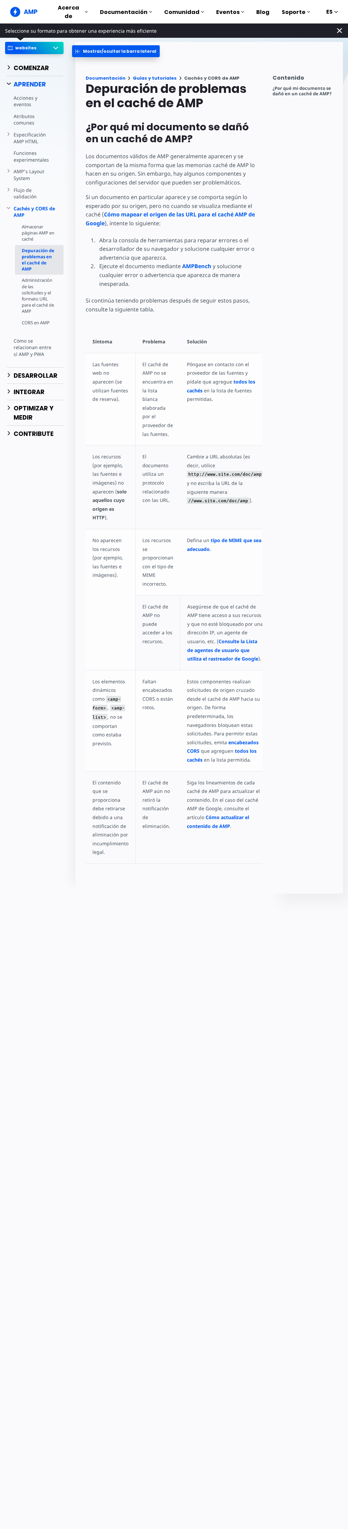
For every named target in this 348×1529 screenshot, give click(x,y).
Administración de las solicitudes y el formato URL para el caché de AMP (38, 295)
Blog (262, 12)
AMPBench (196, 266)
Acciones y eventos (25, 101)
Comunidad (181, 12)
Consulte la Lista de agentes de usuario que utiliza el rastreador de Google (222, 650)
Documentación (123, 12)
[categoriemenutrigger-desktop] (116, 51)
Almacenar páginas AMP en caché (38, 233)
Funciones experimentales (31, 156)
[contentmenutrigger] (304, 79)
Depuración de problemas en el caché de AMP (38, 259)
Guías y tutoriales (155, 78)
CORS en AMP (36, 323)
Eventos (228, 12)
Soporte (294, 12)
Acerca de (68, 12)
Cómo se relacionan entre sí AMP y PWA (32, 347)
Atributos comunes (24, 119)
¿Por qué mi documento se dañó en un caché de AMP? (302, 91)
